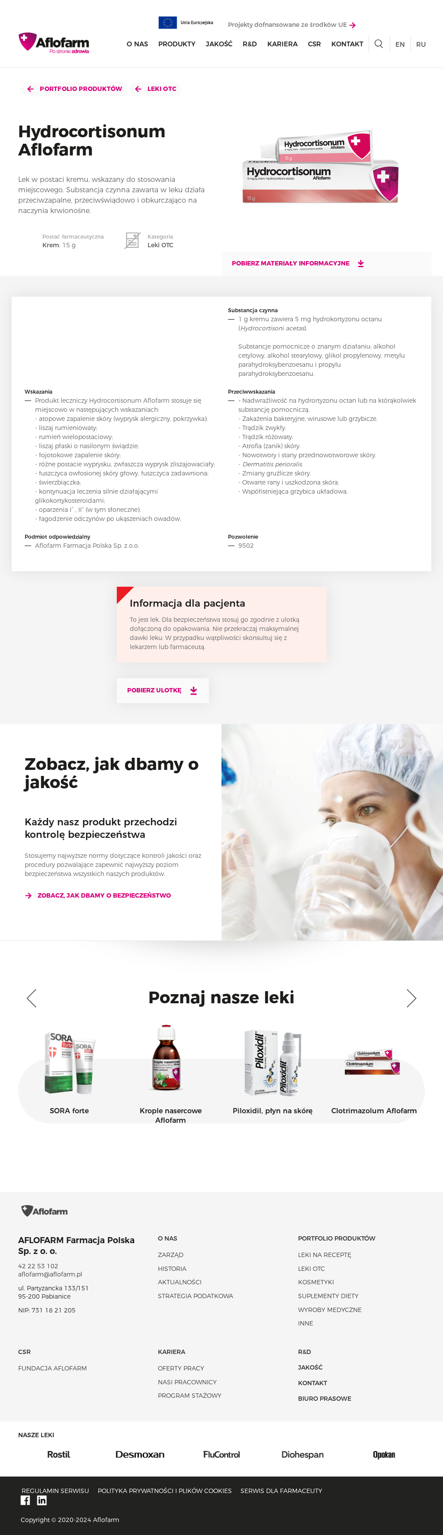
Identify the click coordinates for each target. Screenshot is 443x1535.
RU (421, 44)
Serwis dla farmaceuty (281, 1491)
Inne (305, 1323)
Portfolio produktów (80, 89)
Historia (172, 1269)
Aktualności (180, 1282)
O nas (137, 44)
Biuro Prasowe (324, 1399)
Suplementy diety (328, 1296)
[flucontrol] (221, 1453)
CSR (314, 44)
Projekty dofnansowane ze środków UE (288, 25)
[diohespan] (302, 1453)
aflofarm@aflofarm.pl (50, 1274)
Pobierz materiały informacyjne (291, 263)
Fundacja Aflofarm (52, 1368)
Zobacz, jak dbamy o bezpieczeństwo (104, 895)
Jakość (219, 44)
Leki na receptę (324, 1255)
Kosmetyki (316, 1282)
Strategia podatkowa (195, 1296)
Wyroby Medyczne (330, 1310)
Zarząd (170, 1255)
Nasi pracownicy (187, 1382)
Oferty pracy (181, 1368)
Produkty (177, 44)
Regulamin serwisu (55, 1491)
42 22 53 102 (38, 1266)
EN (400, 44)
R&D (250, 44)
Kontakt (347, 44)
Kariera (282, 44)
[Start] (54, 43)
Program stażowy (190, 1395)
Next (410, 998)
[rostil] (59, 1453)
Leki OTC (161, 89)
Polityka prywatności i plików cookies (165, 1491)
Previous (33, 998)
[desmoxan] (140, 1453)
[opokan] (384, 1453)
